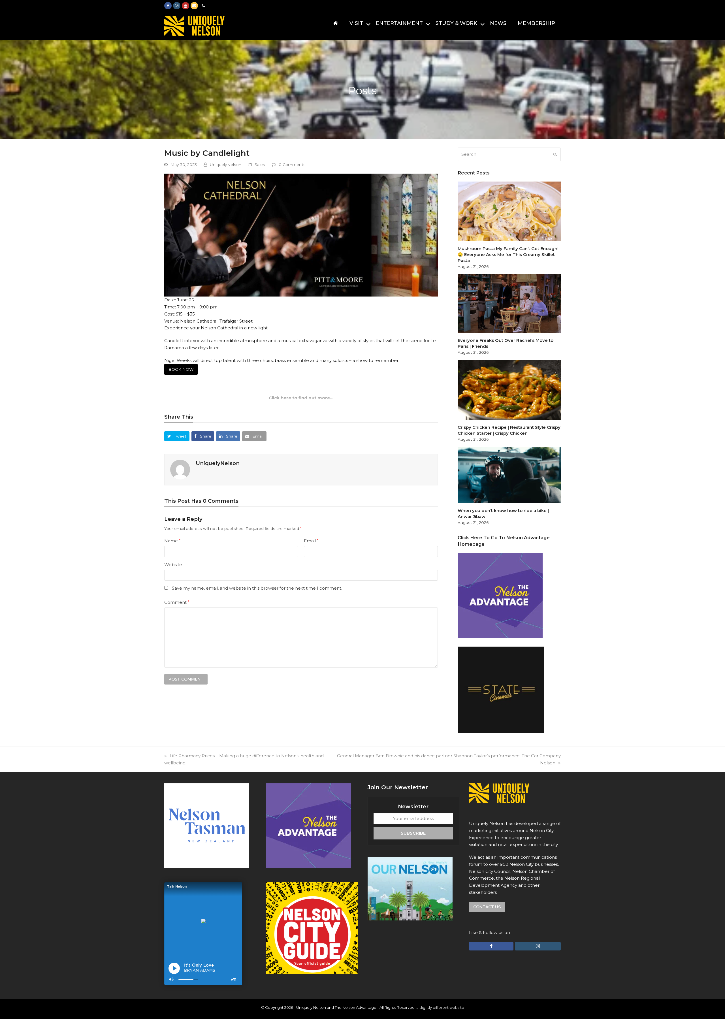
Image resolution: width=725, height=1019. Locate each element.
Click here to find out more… (301, 397)
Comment (176, 602)
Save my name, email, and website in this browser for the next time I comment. (257, 588)
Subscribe (413, 833)
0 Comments (292, 164)
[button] (176, 436)
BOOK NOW (181, 369)
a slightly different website (440, 1007)
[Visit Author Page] (180, 469)
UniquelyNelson (225, 164)
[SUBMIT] (555, 154)
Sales (260, 164)
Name (172, 540)
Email (311, 540)
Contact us (487, 907)
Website (173, 564)
